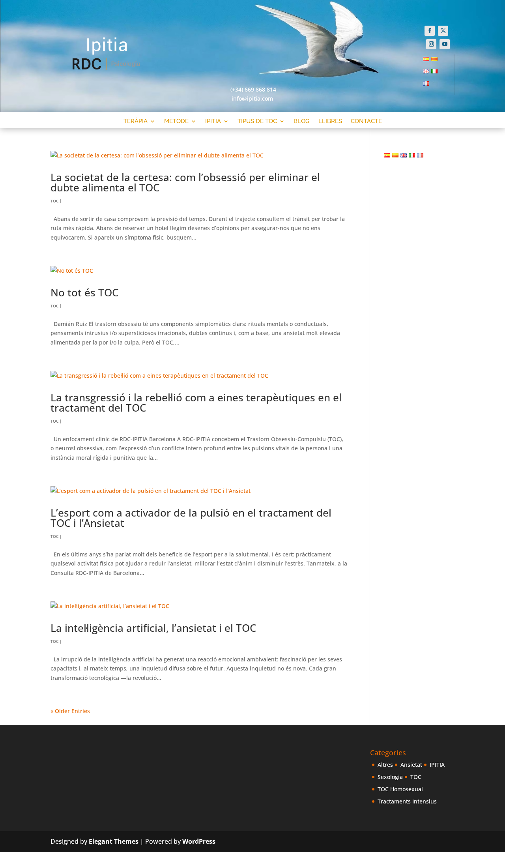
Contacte (366, 121)
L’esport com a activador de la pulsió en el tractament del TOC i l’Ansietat (190, 518)
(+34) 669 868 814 (253, 89)
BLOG (302, 121)
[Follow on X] (443, 31)
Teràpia (135, 121)
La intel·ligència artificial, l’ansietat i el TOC (153, 628)
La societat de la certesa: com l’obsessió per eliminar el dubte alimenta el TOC (185, 182)
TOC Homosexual (400, 789)
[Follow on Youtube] (445, 44)
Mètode (176, 121)
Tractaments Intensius (407, 801)
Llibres (330, 121)
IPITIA (437, 764)
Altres (385, 764)
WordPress (198, 841)
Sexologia (390, 777)
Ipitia (213, 121)
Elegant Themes (113, 841)
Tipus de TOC (257, 121)
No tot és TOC (84, 292)
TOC (54, 201)
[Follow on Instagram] (431, 44)
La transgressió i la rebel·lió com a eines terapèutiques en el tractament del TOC (196, 402)
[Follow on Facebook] (430, 31)
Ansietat (411, 764)
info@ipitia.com (252, 98)
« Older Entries (70, 711)
